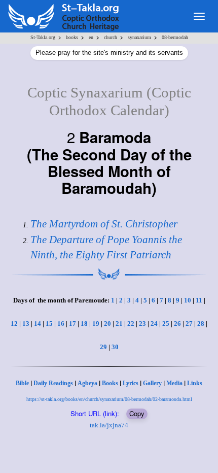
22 (130, 323)
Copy (136, 413)
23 (142, 323)
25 (165, 323)
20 (107, 323)
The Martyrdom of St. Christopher (103, 224)
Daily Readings (53, 383)
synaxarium (139, 37)
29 (103, 347)
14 (37, 323)
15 (49, 323)
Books (110, 383)
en (91, 37)
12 (14, 323)
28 (200, 323)
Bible (22, 383)
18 (84, 323)
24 (154, 323)
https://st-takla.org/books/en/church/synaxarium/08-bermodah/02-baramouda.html (109, 399)
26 (177, 323)
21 (119, 323)
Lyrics (130, 383)
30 (115, 347)
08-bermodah (175, 37)
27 (189, 323)
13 (25, 323)
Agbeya (87, 383)
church (110, 37)
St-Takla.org (42, 37)
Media (174, 383)
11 (199, 300)
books (72, 37)
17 (72, 323)
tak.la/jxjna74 (109, 425)
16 (60, 323)
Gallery (152, 383)
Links (194, 383)
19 (95, 323)
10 (187, 300)
